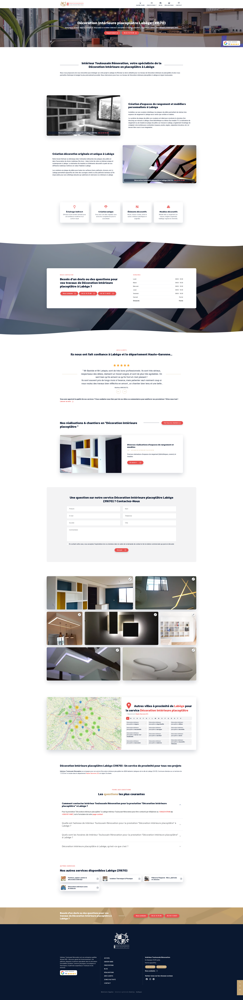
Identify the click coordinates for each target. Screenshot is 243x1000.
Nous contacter (68, 293)
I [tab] (149, 718)
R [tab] (171, 718)
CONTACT (179, 5)
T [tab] (177, 718)
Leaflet (119, 749)
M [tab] (155, 718)
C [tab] (134, 718)
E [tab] (140, 718)
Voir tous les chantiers (171, 423)
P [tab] (165, 718)
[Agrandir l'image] (130, 579)
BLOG (160, 5)
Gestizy (132, 992)
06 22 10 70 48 (129, 33)
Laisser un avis (65, 401)
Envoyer (119, 550)
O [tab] (161, 718)
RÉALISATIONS (169, 5)
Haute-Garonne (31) (92, 773)
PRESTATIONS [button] (151, 5)
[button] (83, 727)
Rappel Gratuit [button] (111, 33)
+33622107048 (164, 812)
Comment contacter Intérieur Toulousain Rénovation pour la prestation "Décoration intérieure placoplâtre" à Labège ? (114, 805)
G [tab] (146, 718)
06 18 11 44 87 (105, 293)
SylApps (139, 992)
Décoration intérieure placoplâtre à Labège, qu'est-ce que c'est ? (95, 846)
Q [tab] (168, 718)
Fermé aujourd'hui (150, 963)
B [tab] (130, 718)
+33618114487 (67, 814)
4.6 (229, 44)
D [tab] (137, 718)
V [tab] (180, 718)
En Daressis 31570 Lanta (152, 960)
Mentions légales (107, 992)
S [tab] (174, 718)
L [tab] (152, 718)
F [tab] (143, 718)
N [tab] (158, 718)
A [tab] (127, 718)
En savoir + (133, 462)
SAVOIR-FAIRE (140, 5)
